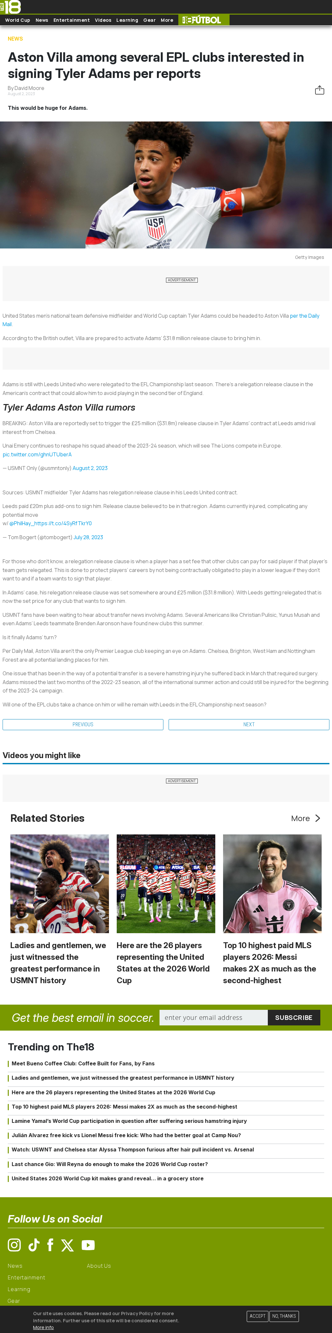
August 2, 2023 (90, 468)
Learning (127, 20)
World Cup (17, 20)
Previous (83, 724)
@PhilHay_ (21, 523)
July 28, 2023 (88, 537)
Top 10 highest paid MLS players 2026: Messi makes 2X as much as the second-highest (124, 1106)
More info (43, 1327)
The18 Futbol (204, 20)
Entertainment (71, 20)
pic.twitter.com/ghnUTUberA (37, 454)
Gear (149, 20)
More (167, 20)
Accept (258, 1316)
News (42, 20)
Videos (103, 20)
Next (249, 724)
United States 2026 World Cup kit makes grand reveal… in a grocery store (108, 1178)
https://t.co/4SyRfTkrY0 (63, 523)
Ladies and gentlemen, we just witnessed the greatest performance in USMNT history (123, 1077)
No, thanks (284, 1316)
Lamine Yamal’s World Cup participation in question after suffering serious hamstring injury (129, 1121)
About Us (99, 1265)
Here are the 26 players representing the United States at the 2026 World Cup (113, 1092)
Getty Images (309, 257)
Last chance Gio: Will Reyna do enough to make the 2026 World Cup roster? (110, 1164)
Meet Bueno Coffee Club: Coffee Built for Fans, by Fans (83, 1063)
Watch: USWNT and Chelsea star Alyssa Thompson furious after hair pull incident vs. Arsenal (133, 1149)
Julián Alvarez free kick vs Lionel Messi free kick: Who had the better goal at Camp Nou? (126, 1135)
